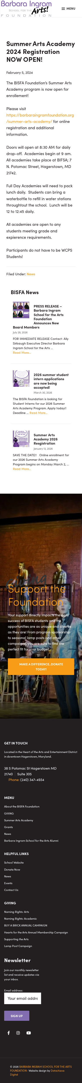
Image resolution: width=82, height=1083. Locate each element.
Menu (70, 8)
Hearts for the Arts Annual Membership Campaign (36, 932)
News (31, 273)
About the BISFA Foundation (21, 806)
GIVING (9, 813)
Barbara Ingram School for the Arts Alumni (31, 840)
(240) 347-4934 (26, 779)
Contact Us (11, 890)
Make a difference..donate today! (41, 666)
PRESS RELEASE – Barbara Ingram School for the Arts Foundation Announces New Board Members (38, 316)
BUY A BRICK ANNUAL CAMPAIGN (25, 925)
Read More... (22, 352)
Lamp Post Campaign (18, 946)
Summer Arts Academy (18, 820)
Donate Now (12, 869)
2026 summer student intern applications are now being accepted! (51, 381)
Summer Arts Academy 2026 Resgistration (46, 438)
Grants (8, 827)
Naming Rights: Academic (20, 918)
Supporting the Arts (16, 939)
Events (8, 883)
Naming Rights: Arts (16, 912)
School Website (14, 862)
